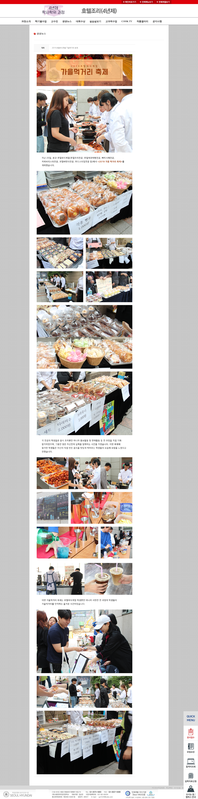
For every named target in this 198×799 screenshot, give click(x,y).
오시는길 (177, 788)
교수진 (54, 21)
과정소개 (26, 21)
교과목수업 (111, 21)
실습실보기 (95, 21)
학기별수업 (41, 21)
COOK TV (126, 21)
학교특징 (169, 788)
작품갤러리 (142, 21)
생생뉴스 (67, 21)
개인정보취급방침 (158, 788)
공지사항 (157, 21)
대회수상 (80, 21)
